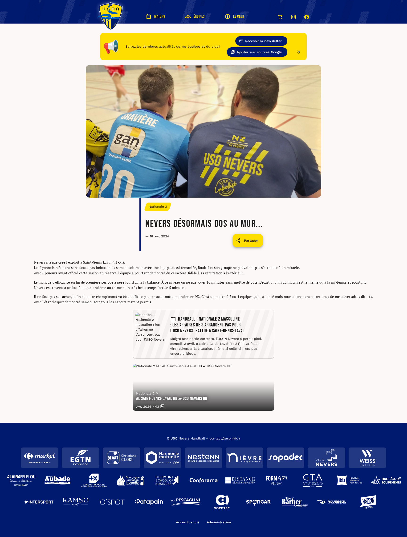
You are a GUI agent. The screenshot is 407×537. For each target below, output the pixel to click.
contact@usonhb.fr (224, 438)
